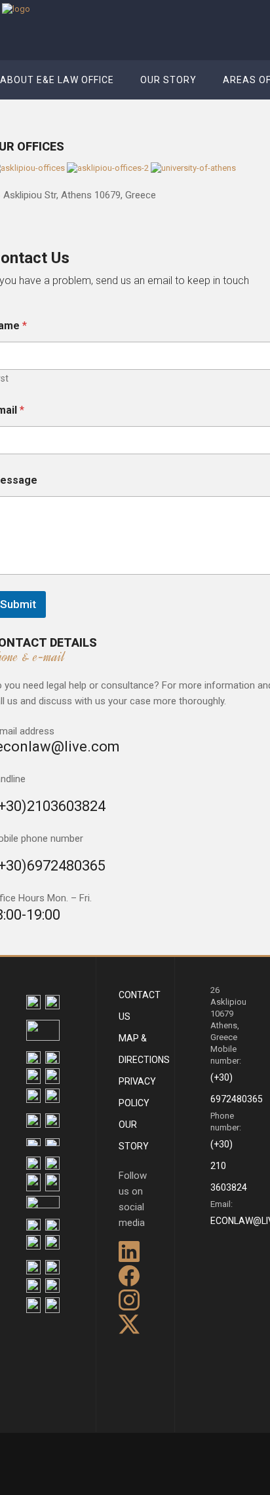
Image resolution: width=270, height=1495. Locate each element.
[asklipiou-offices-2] (109, 168)
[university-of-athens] (193, 168)
